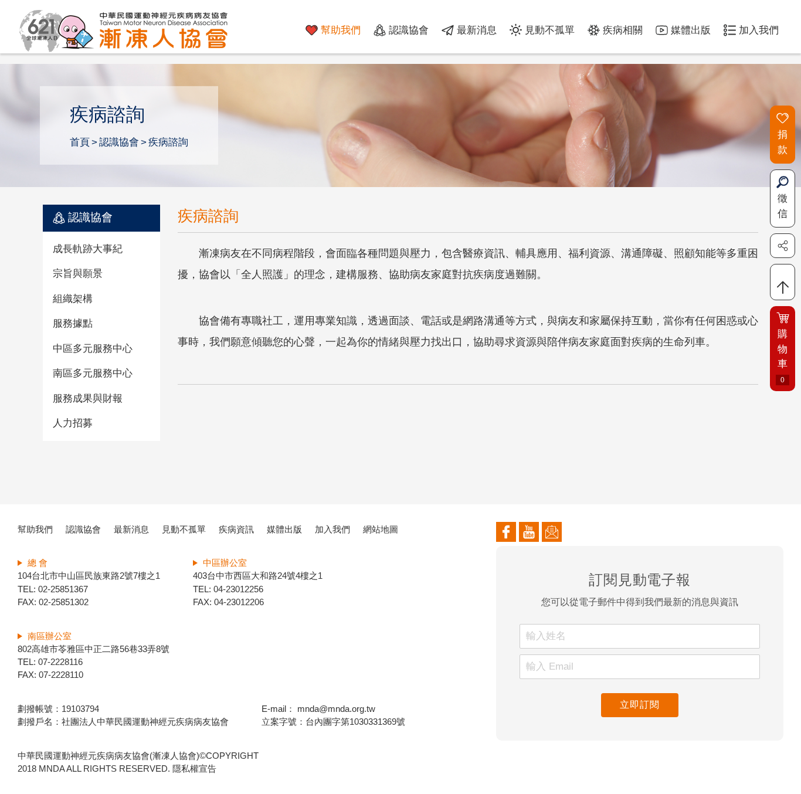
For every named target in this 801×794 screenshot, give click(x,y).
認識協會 (119, 142)
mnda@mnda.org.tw (335, 709)
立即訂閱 (639, 705)
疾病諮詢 (168, 142)
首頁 (80, 142)
